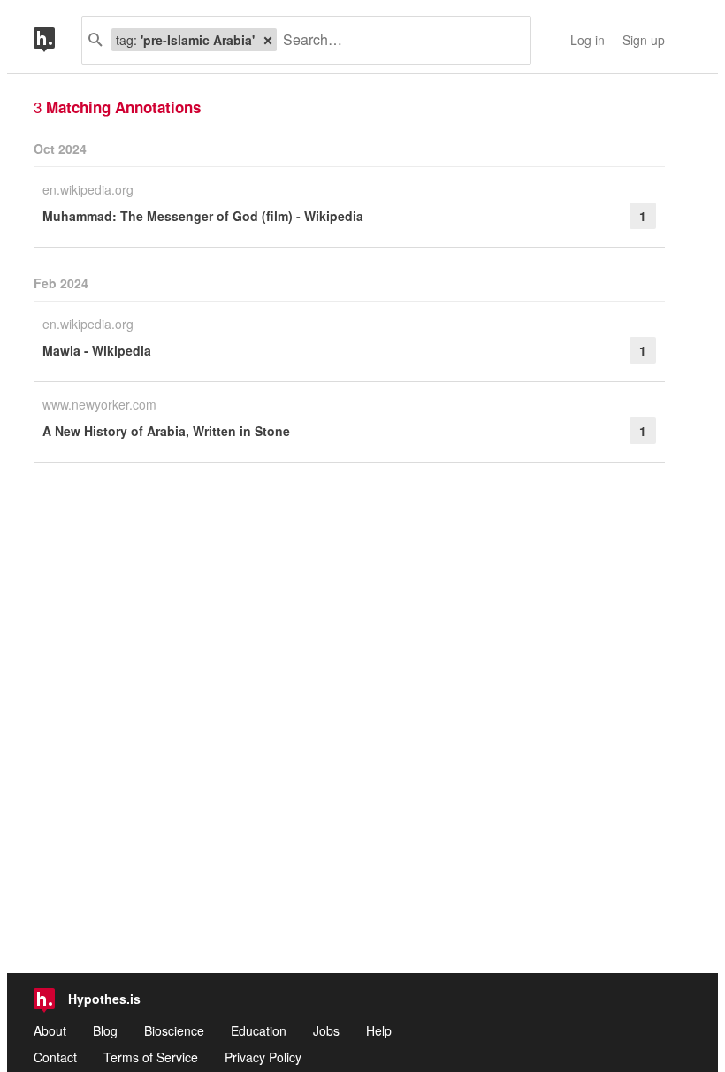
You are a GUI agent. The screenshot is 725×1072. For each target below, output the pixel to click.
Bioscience (174, 1030)
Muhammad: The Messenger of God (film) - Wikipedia (202, 216)
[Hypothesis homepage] (57, 40)
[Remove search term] (268, 39)
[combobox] (397, 40)
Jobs (326, 1030)
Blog (105, 1030)
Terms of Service (150, 1057)
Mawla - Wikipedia (96, 350)
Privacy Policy (263, 1057)
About (50, 1030)
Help (379, 1030)
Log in (587, 40)
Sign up (643, 40)
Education (258, 1030)
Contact (55, 1057)
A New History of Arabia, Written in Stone (166, 431)
